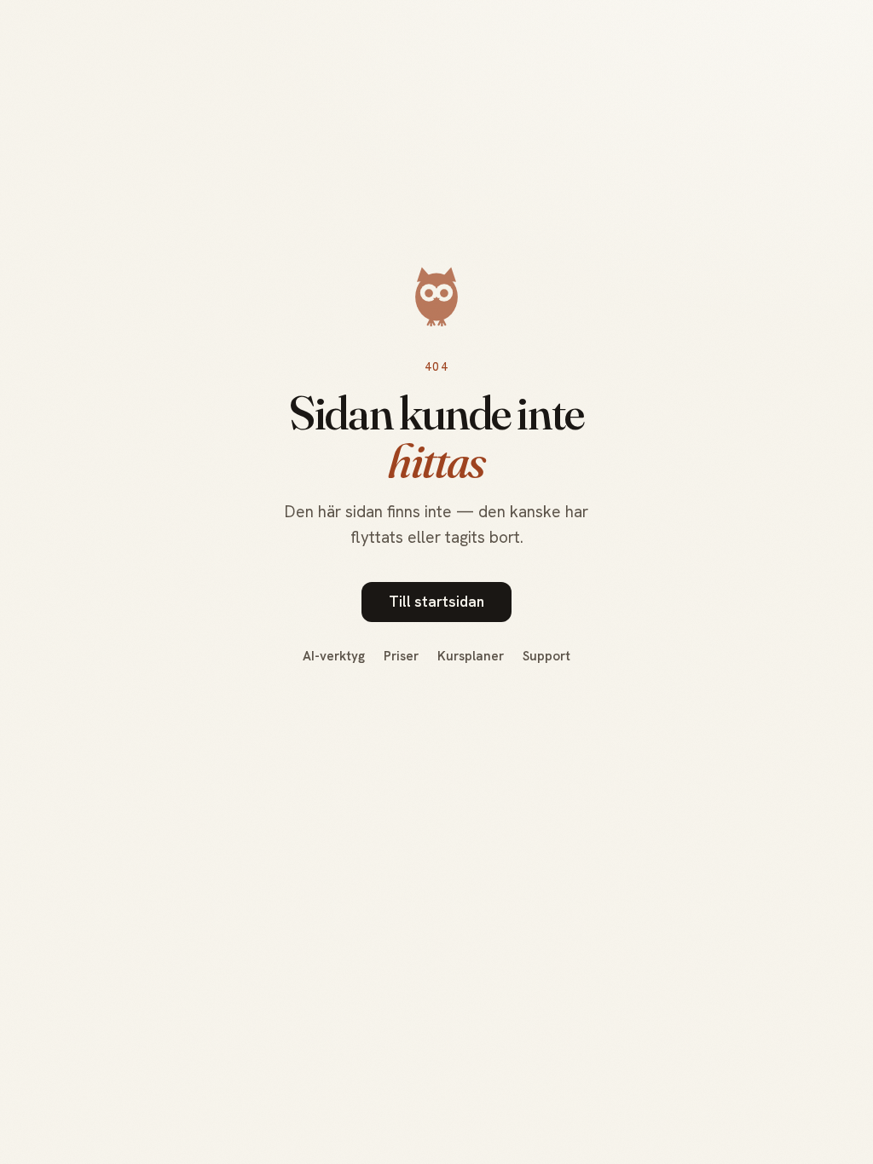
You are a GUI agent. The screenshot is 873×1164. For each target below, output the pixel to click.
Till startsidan (436, 601)
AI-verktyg (334, 656)
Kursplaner (470, 656)
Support (546, 656)
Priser (401, 656)
